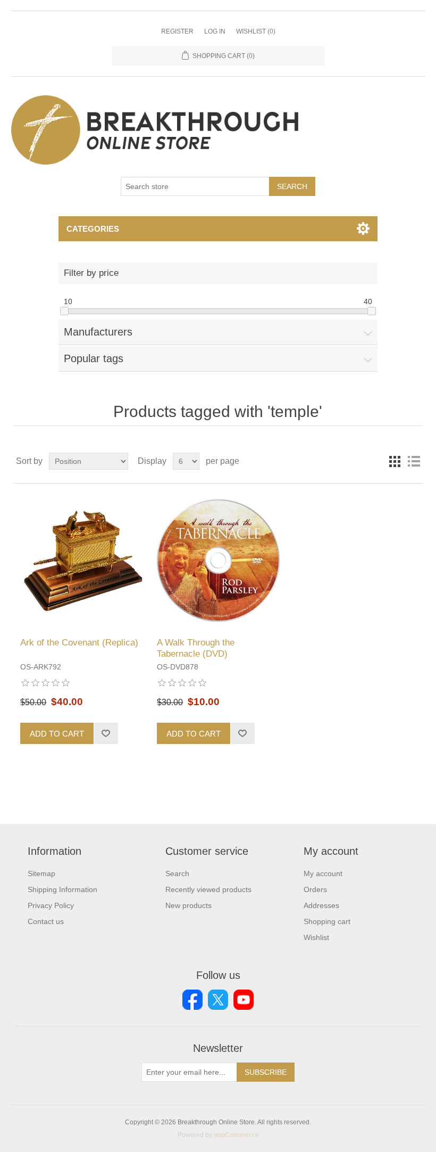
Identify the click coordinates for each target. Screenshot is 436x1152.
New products (188, 905)
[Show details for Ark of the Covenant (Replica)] (81, 560)
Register (177, 31)
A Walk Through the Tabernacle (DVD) (195, 648)
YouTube (243, 1000)
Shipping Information (62, 889)
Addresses (321, 905)
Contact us (46, 921)
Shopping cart (327, 921)
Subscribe (266, 1072)
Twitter (218, 1000)
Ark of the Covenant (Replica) (79, 643)
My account (323, 873)
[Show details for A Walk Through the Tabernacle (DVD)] (218, 560)
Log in (214, 31)
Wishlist (316, 937)
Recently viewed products (208, 889)
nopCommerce (236, 1135)
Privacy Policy (51, 905)
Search (292, 186)
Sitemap (41, 873)
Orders (315, 889)
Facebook (192, 1000)
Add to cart (57, 733)
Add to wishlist (106, 733)
